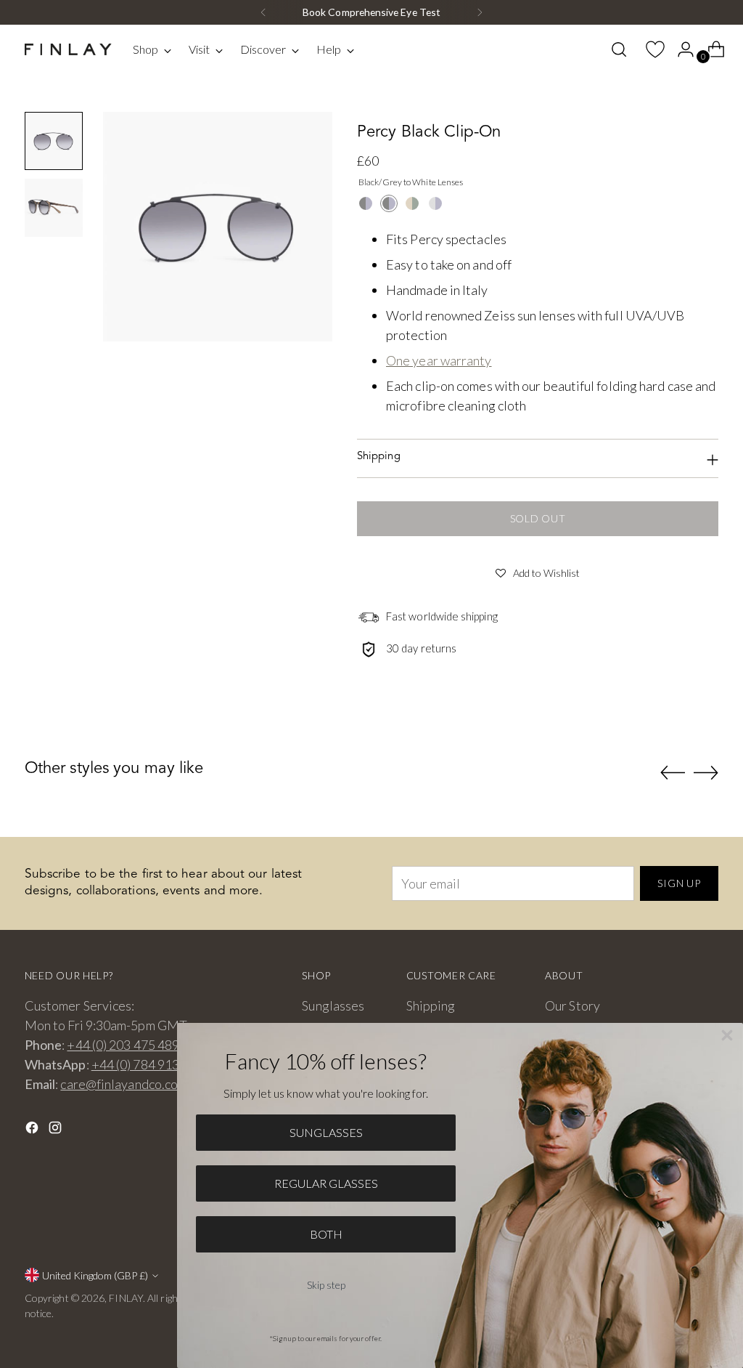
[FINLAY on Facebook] (33, 1130)
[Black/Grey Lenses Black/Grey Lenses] (365, 203)
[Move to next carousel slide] (706, 772)
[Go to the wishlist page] (649, 49)
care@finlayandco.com (123, 1084)
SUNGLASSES (326, 1132)
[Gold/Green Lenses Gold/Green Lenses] (412, 203)
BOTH (326, 1234)
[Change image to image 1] (54, 141)
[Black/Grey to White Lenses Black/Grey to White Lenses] (389, 203)
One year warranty (439, 360)
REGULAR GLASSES (326, 1183)
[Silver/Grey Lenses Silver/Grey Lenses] (435, 203)
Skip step (326, 1285)
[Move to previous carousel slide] (672, 773)
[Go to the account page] (679, 49)
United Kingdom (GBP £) (95, 1275)
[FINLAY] (68, 50)
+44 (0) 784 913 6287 (151, 1064)
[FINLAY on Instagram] (56, 1130)
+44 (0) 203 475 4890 (126, 1045)
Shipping (431, 1005)
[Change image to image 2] (54, 208)
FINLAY (126, 1298)
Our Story (572, 1005)
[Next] (480, 12)
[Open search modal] (618, 49)
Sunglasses (333, 1005)
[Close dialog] (727, 1035)
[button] (537, 571)
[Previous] (263, 12)
